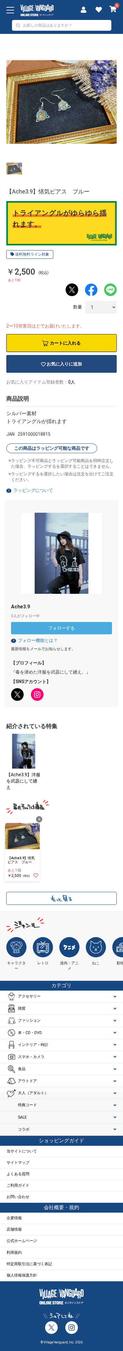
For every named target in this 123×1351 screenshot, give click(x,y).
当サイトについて (22, 1151)
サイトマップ (18, 1162)
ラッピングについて (33, 490)
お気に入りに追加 (64, 363)
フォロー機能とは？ (35, 640)
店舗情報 (14, 1229)
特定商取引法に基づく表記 (29, 1264)
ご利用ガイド (18, 1185)
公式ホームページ (22, 1241)
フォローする (61, 628)
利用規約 (14, 1252)
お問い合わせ (18, 1197)
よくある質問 (18, 1174)
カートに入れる (65, 343)
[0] (113, 9)
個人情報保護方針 (22, 1275)
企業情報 (14, 1218)
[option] (61, 102)
